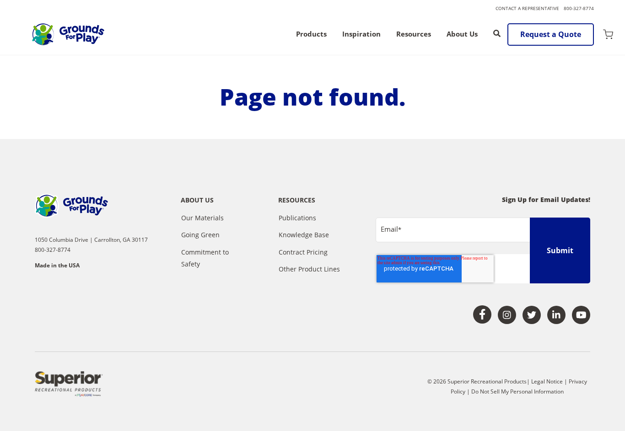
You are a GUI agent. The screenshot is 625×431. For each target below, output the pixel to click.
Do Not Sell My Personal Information (517, 391)
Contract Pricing (303, 252)
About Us (462, 34)
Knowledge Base (304, 234)
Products (311, 34)
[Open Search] (497, 33)
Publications (297, 217)
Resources (413, 34)
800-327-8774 (579, 8)
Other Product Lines (309, 269)
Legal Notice (547, 381)
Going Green (200, 234)
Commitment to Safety (205, 258)
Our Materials (202, 217)
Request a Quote (550, 34)
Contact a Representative (527, 8)
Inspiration (361, 34)
